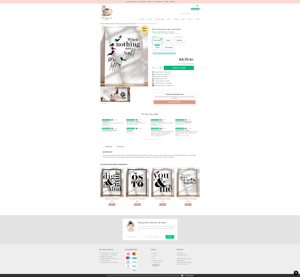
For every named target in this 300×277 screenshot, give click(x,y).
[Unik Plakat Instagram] (156, 265)
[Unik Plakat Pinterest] (159, 265)
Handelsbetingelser (157, 260)
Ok (182, 275)
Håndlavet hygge (159, 19)
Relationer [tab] (120, 146)
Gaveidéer (176, 19)
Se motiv (102, 85)
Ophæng (149, 19)
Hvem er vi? (190, 19)
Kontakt (198, 19)
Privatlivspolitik (156, 262)
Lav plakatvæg (176, 102)
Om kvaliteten (103, 103)
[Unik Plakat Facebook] (153, 265)
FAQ (153, 256)
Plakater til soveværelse (122, 23)
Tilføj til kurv (179, 68)
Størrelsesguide (179, 36)
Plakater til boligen (110, 23)
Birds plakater (132, 23)
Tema (168, 19)
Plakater (142, 19)
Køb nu (112, 204)
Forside (102, 23)
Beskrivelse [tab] (108, 146)
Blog (183, 19)
